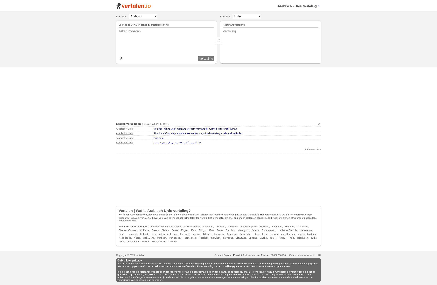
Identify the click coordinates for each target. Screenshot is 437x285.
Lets (264, 234)
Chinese (144, 230)
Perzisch (161, 237)
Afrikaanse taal (192, 226)
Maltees (311, 234)
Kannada (219, 234)
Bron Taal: (121, 16)
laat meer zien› (313, 149)
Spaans (253, 237)
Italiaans (184, 234)
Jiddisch (207, 234)
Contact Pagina (222, 255)
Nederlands (125, 237)
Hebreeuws (306, 230)
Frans (220, 230)
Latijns (255, 234)
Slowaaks (241, 237)
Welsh (145, 241)
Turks (314, 237)
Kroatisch (245, 234)
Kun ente (159, 138)
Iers (154, 234)
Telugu (281, 237)
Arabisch (285, 6)
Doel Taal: (225, 16)
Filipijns (203, 230)
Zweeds (172, 241)
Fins (211, 230)
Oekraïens (148, 237)
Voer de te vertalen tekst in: (135, 24)
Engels (184, 230)
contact (263, 277)
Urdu (298, 6)
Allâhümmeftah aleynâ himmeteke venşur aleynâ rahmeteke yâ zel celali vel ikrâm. (198, 133)
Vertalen (140, 255)
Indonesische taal (168, 234)
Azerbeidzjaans (248, 226)
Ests (193, 230)
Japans (196, 234)
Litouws (274, 234)
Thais (291, 237)
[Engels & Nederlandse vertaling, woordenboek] (133, 8)
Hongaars (132, 234)
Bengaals (277, 226)
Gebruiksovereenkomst (301, 255)
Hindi (121, 234)
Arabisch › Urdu (124, 128)
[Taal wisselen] (218, 40)
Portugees (174, 237)
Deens (155, 230)
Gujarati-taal (268, 230)
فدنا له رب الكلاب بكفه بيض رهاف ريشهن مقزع (177, 142)
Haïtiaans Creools (287, 230)
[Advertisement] (218, 93)
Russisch (203, 237)
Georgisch (243, 230)
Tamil (273, 237)
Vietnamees (133, 241)
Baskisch (264, 226)
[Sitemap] (319, 255)
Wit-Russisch (159, 241)
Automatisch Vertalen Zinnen (165, 226)
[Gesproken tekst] (121, 58)
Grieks (255, 230)
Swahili (263, 237)
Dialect (165, 230)
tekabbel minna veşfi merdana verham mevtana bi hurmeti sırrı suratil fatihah (195, 128)
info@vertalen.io (250, 255)
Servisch (215, 237)
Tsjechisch (302, 237)
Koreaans (232, 234)
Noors (137, 237)
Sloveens (228, 237)
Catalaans (302, 226)
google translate (248, 214)
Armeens (233, 226)
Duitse (175, 230)
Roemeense (189, 237)
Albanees (208, 226)
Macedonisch (287, 234)
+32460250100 (277, 255)
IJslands (144, 234)
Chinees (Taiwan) (128, 230)
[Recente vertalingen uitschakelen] (319, 123)
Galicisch (230, 230)
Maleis (301, 234)
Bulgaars (289, 226)
